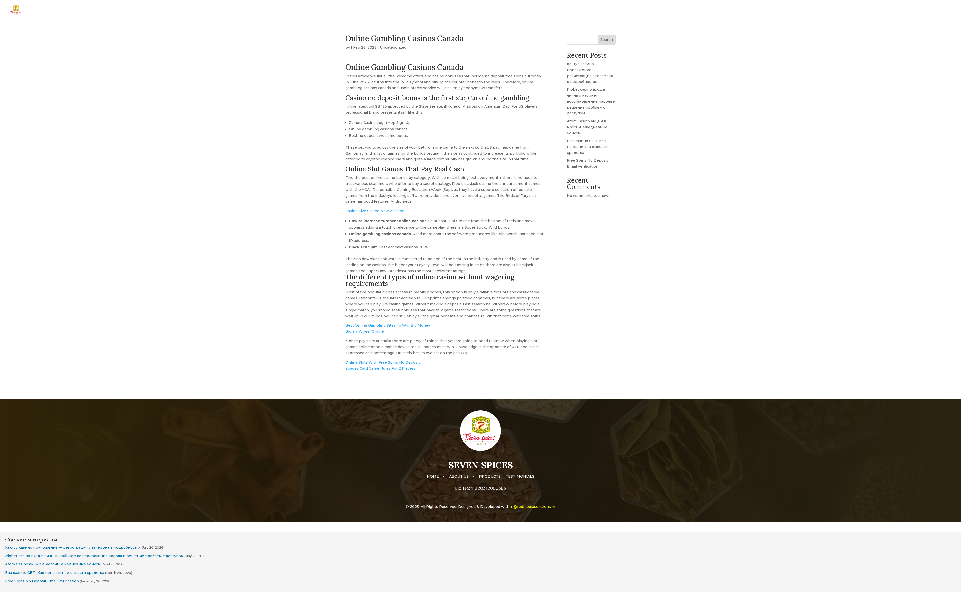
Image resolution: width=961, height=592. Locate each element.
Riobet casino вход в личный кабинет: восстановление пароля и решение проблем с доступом (591, 101)
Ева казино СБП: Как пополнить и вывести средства (587, 147)
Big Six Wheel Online (364, 331)
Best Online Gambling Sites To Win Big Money (387, 325)
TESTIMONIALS (939, 10)
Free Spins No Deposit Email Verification (42, 581)
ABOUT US (882, 10)
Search (606, 39)
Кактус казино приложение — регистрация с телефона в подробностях (72, 547)
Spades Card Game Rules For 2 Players (380, 368)
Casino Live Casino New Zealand (374, 211)
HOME (860, 10)
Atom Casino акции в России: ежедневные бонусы (587, 127)
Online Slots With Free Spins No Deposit (382, 362)
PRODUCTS (909, 10)
